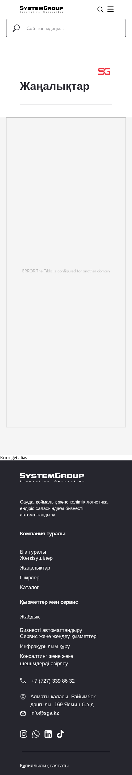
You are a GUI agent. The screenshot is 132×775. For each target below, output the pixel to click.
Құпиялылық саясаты (44, 765)
